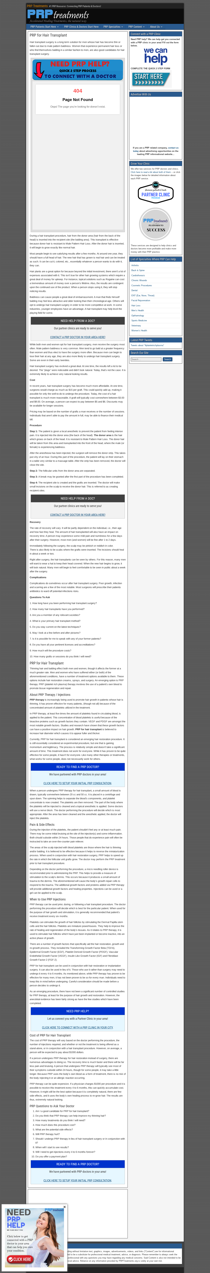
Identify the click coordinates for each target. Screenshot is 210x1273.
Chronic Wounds (139, 280)
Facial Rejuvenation (140, 300)
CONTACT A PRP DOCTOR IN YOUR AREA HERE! (77, 337)
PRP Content (135, 26)
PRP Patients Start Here (43, 26)
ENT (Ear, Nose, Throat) (142, 295)
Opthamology (137, 315)
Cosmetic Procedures (141, 285)
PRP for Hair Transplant (48, 35)
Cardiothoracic (138, 275)
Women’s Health (139, 330)
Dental (134, 290)
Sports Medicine (139, 320)
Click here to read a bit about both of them (151, 172)
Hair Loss (135, 305)
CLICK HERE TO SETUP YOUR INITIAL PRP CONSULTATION (77, 783)
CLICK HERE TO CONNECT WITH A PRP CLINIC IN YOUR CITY (77, 1027)
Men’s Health (137, 310)
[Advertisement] (77, 1214)
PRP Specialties (112, 26)
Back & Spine (138, 270)
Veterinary (136, 325)
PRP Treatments (37, 6)
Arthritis (135, 265)
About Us (155, 26)
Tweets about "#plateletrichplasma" (147, 345)
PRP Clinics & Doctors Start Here (81, 26)
